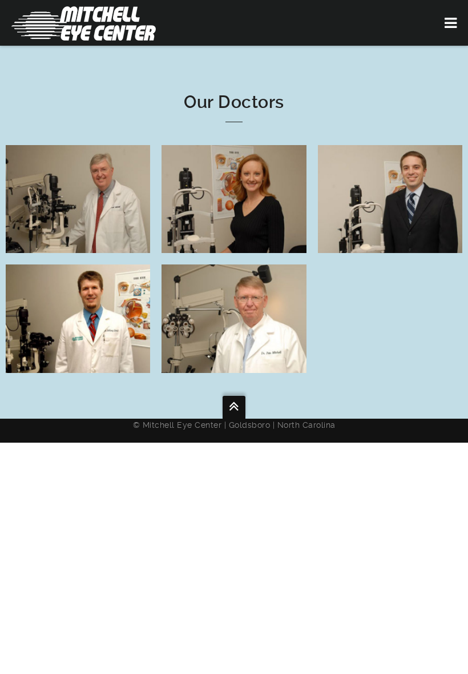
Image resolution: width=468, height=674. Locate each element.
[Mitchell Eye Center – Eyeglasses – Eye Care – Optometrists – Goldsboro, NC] (83, 22)
